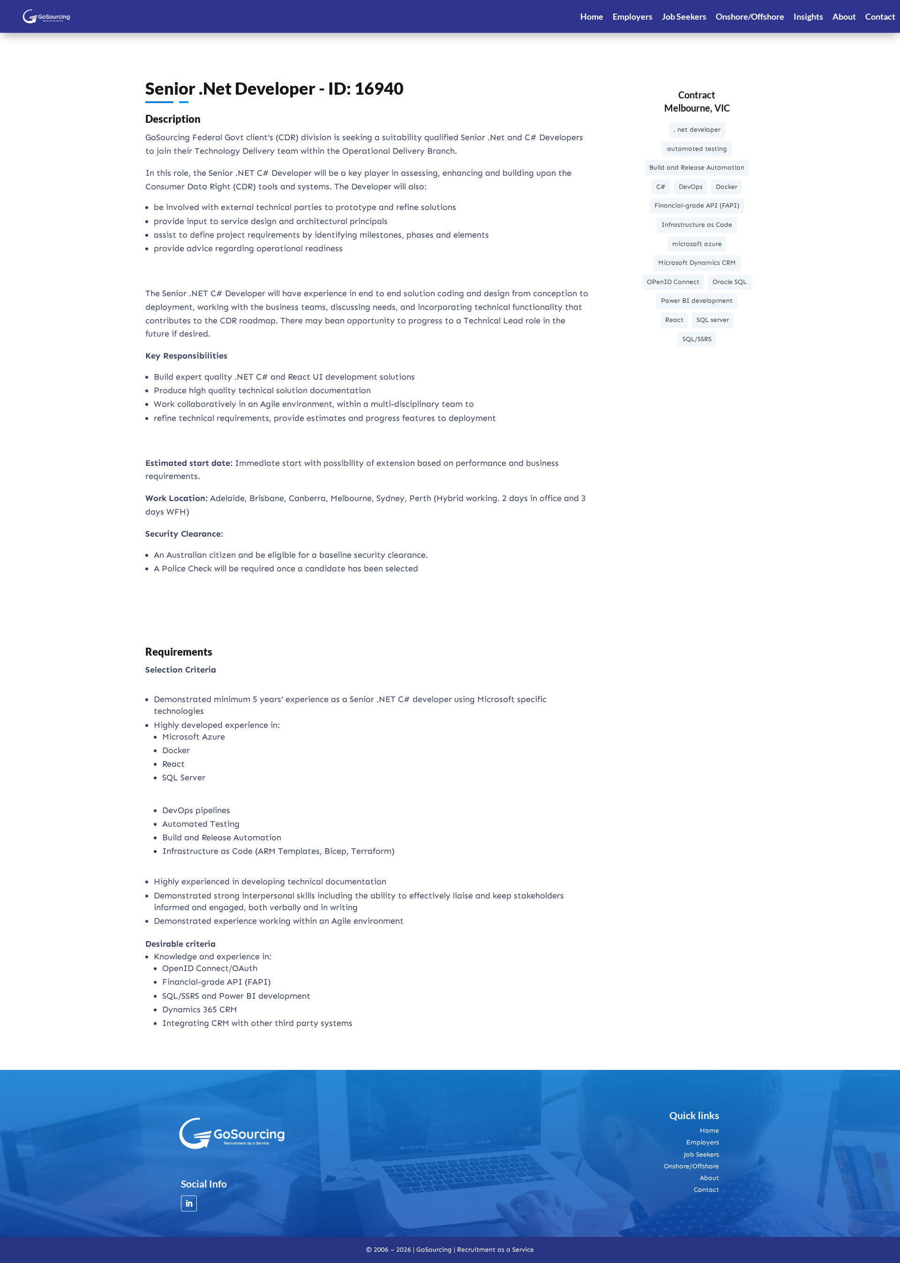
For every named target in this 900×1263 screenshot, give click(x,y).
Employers (632, 16)
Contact (880, 16)
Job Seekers (684, 16)
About (844, 16)
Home (591, 16)
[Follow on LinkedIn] (189, 1203)
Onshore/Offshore (750, 16)
